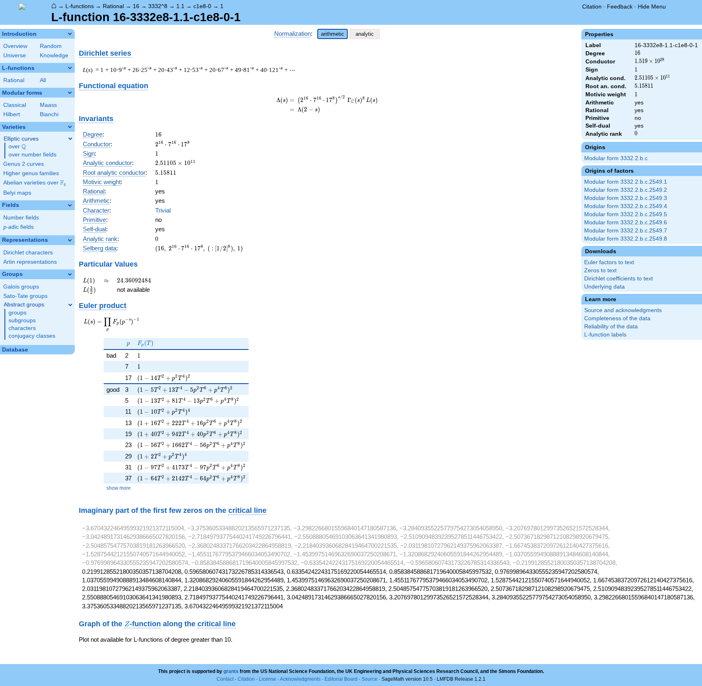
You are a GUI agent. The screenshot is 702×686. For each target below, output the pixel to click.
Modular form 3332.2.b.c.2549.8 (625, 239)
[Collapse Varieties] (70, 127)
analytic (364, 34)
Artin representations (30, 262)
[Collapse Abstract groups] (70, 305)
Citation (592, 6)
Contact (225, 679)
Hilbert (11, 114)
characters (22, 328)
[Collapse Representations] (70, 240)
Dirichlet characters (28, 253)
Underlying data (604, 287)
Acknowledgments (300, 679)
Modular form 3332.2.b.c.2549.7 (625, 231)
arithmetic (332, 34)
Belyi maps (17, 193)
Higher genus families (31, 173)
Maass (48, 105)
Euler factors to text (609, 262)
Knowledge (54, 55)
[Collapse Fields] (70, 205)
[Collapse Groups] (70, 274)
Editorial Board (341, 679)
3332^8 (157, 6)
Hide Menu (652, 6)
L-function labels (605, 335)
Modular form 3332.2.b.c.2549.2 (625, 190)
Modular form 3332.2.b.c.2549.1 (625, 182)
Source (369, 679)
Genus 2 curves (23, 164)
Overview (15, 46)
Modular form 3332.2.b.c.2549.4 (625, 206)
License (267, 679)
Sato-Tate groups (25, 296)
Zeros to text (600, 270)
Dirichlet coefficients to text (618, 279)
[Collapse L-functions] (70, 68)
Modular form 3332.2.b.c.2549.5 (625, 214)
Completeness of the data (617, 318)
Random (51, 46)
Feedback (620, 6)
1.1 (180, 6)
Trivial (163, 210)
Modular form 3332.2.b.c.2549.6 (625, 222)
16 (136, 6)
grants (230, 671)
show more (118, 488)
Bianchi (49, 114)
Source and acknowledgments (623, 310)
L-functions (79, 6)
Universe (14, 55)
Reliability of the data (611, 326)
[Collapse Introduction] (70, 33)
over (17, 147)
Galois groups (21, 287)
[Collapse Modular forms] (70, 92)
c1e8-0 (202, 6)
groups (17, 313)
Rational (113, 6)
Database (15, 350)
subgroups (22, 320)
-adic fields (18, 227)
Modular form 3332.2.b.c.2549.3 (625, 198)
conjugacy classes (32, 336)
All (43, 80)
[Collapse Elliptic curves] (70, 138)
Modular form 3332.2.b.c (616, 158)
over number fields (32, 155)
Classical (14, 105)
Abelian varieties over (34, 183)
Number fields (21, 218)
